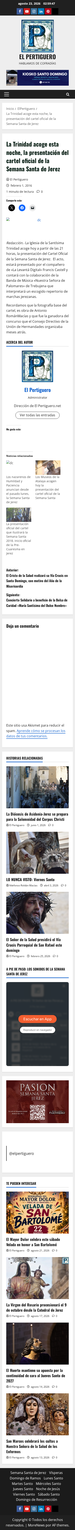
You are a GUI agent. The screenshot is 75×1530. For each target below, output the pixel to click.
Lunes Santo (53, 1478)
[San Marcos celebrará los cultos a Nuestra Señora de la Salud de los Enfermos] (37, 1414)
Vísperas (56, 1472)
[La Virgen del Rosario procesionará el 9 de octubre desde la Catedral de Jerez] (37, 1278)
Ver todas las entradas (37, 415)
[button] (6, 94)
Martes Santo (22, 1483)
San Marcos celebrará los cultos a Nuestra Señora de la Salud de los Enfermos (32, 1446)
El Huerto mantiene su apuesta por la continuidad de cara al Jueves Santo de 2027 (35, 1375)
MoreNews (36, 1525)
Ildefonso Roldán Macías (23, 885)
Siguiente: (37, 600)
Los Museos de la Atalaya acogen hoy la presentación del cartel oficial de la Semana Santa (47, 487)
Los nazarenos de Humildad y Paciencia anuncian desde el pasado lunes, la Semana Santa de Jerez (18, 489)
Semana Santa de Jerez (28, 1472)
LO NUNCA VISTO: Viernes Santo (30, 879)
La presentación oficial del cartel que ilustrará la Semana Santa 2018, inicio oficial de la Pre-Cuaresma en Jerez (18, 538)
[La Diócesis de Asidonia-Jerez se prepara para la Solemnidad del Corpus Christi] (37, 787)
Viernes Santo (24, 1494)
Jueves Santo (23, 1489)
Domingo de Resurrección (36, 1499)
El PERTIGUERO (37, 56)
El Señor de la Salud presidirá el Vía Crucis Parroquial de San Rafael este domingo (34, 945)
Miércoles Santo (48, 1483)
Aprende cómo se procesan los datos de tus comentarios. (35, 733)
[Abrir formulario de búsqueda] (67, 94)
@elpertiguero (21, 1153)
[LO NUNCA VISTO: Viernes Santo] (37, 853)
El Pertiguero (19, 179)
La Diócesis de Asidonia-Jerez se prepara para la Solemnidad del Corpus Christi (37, 816)
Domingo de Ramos (25, 1478)
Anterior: (37, 578)
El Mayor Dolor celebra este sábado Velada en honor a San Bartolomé (33, 1242)
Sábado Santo (49, 1494)
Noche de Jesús (48, 1489)
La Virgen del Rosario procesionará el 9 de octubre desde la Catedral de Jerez (36, 1307)
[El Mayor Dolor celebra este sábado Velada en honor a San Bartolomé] (37, 1213)
